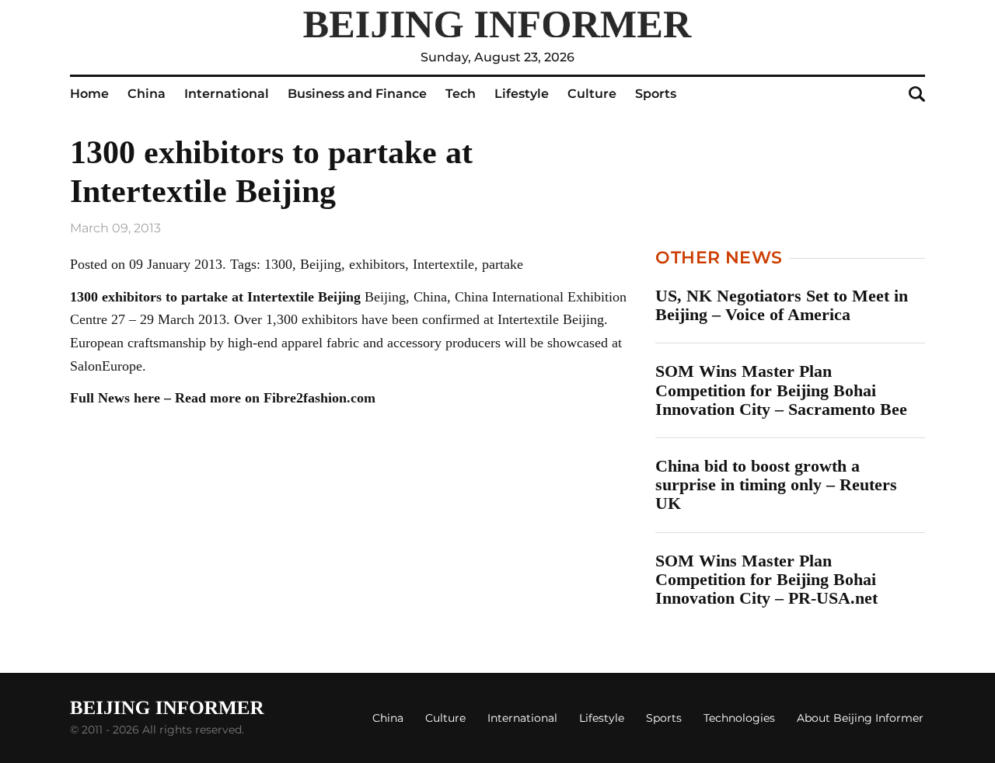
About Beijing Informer (860, 718)
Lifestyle (521, 93)
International (226, 93)
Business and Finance (357, 93)
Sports (655, 93)
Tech (460, 93)
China (146, 93)
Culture (591, 93)
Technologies (739, 718)
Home (89, 93)
